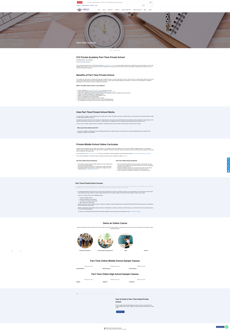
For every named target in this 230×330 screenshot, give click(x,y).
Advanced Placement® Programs (94, 90)
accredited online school (92, 169)
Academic (117, 9)
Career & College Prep (126, 9)
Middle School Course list (91, 153)
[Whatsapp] (226, 327)
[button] (12, 251)
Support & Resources (137, 9)
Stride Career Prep (110, 91)
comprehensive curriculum (110, 65)
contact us (125, 155)
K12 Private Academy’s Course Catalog (141, 153)
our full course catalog (135, 211)
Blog (145, 9)
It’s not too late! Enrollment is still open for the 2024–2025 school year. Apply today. (87, 2)
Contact (150, 9)
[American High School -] (83, 10)
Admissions (110, 9)
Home (99, 9)
